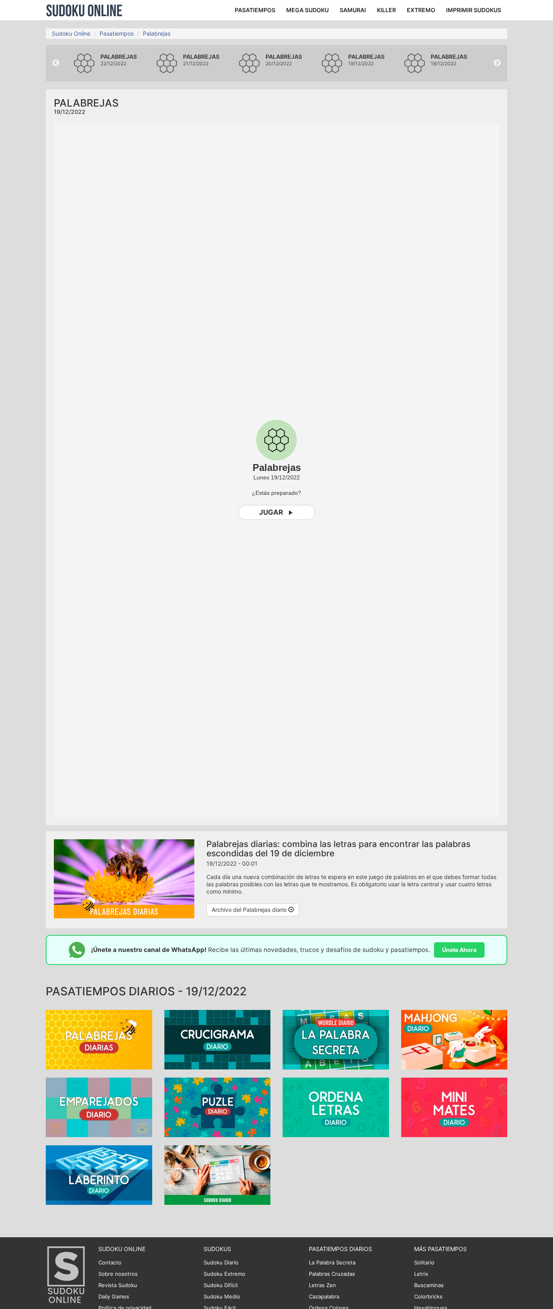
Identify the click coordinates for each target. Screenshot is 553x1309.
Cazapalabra (324, 1296)
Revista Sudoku (117, 1285)
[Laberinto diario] (99, 1174)
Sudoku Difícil (221, 1285)
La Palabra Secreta (332, 1262)
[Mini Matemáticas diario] (454, 1106)
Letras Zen (322, 1285)
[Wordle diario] (336, 1038)
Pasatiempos (117, 33)
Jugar (271, 512)
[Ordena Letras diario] (336, 1106)
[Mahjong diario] (454, 1038)
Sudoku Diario (221, 1262)
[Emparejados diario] (99, 1106)
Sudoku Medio (222, 1296)
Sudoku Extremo (224, 1273)
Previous (56, 63)
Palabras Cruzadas (332, 1273)
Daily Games (113, 1296)
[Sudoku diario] (217, 1174)
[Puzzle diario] (217, 1106)
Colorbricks (428, 1296)
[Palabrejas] (99, 1038)
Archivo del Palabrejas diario (250, 909)
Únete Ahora (459, 949)
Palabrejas (156, 33)
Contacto (109, 1262)
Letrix (421, 1273)
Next (497, 63)
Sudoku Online (84, 10)
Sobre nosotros (118, 1273)
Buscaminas (429, 1285)
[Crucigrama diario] (217, 1038)
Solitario (424, 1262)
